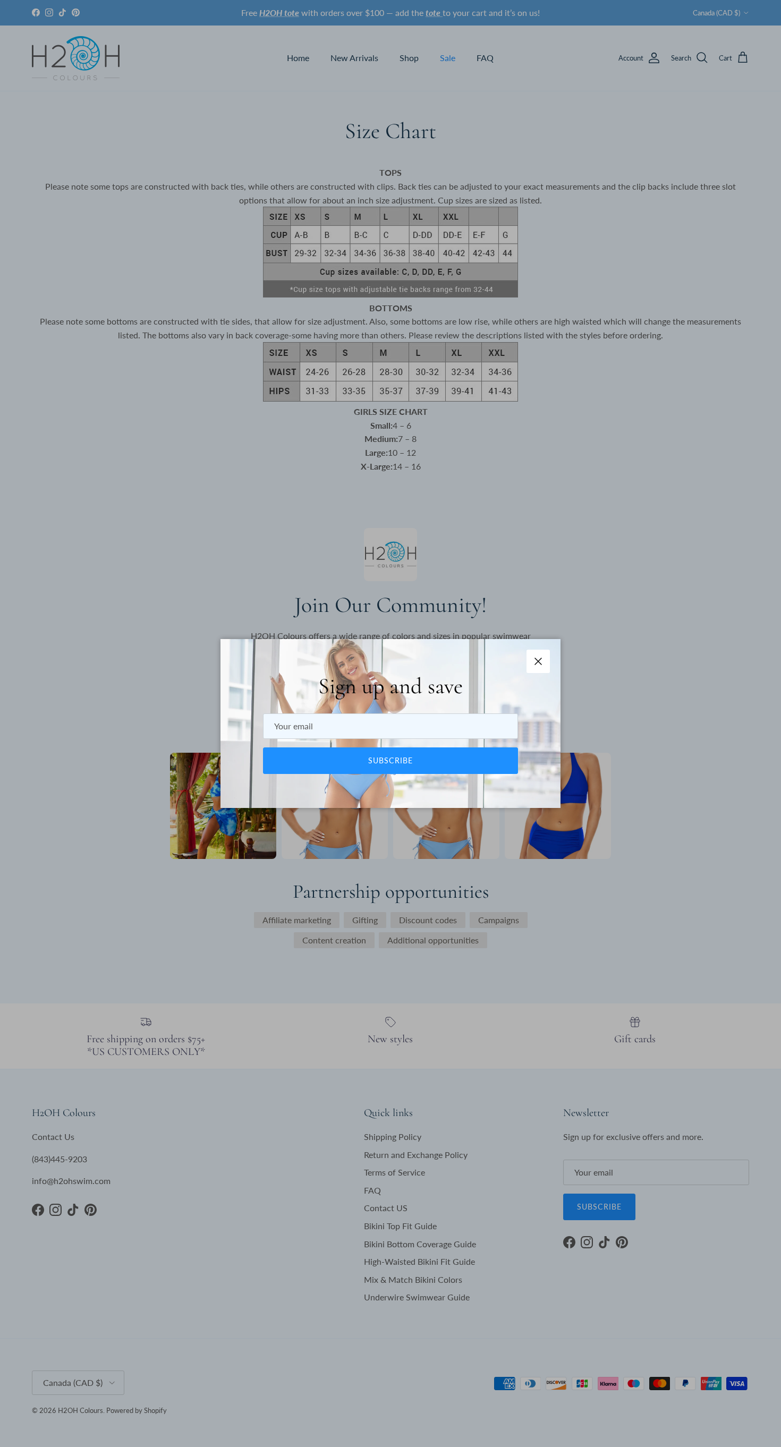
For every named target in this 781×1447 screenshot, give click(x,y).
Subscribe (390, 760)
